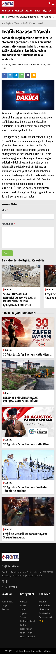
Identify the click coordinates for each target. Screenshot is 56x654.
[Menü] (52, 4)
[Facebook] (4, 75)
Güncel (19, 10)
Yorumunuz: (8, 223)
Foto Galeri (44, 605)
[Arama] (48, 3)
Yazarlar (43, 601)
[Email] (27, 75)
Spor (37, 10)
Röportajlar (26, 628)
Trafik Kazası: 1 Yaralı (33, 23)
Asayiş (29, 10)
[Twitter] (10, 75)
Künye (4, 605)
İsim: (5, 210)
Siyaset (47, 10)
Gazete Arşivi (45, 617)
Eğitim (23, 625)
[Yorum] (33, 75)
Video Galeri (45, 609)
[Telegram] (16, 75)
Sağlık (23, 617)
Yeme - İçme (26, 632)
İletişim (5, 609)
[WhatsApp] (21, 75)
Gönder (7, 253)
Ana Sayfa (7, 10)
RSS (41, 621)
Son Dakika (44, 613)
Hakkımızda (7, 601)
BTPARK (13, 587)
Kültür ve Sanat (27, 621)
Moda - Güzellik (27, 636)
